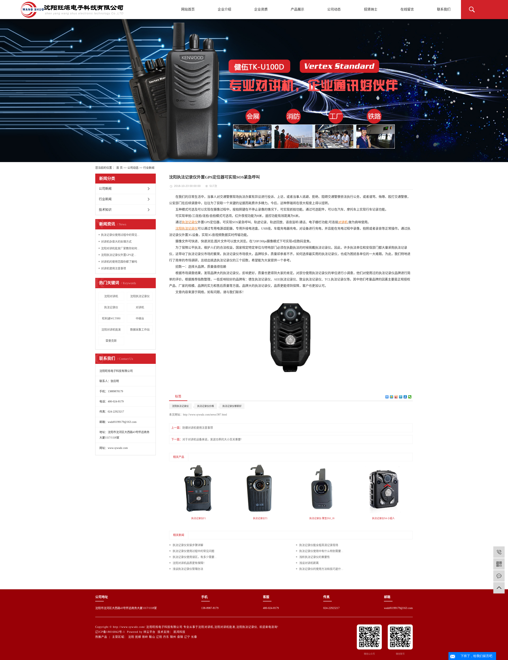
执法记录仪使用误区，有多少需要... (194, 557)
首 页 (119, 167)
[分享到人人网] (405, 396)
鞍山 (152, 636)
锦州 (173, 636)
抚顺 (138, 636)
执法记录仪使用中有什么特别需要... (320, 551)
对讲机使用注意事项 (113, 268)
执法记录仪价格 (205, 406)
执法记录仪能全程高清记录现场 (318, 545)
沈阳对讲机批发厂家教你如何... (120, 248)
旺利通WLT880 (111, 318)
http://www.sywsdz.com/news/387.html (205, 414)
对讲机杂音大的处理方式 (116, 241)
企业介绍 (224, 9)
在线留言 (407, 9)
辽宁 (187, 636)
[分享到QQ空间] (391, 396)
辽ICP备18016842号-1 (110, 631)
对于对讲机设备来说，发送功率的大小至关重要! (212, 439)
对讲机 (140, 307)
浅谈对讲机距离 (308, 562)
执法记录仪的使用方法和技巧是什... (320, 568)
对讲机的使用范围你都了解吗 (119, 261)
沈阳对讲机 (111, 296)
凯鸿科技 (179, 631)
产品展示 (297, 9)
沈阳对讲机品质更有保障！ (189, 562)
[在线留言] (499, 576)
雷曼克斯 (111, 340)
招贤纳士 (370, 9)
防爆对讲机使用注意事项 (197, 427)
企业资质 (261, 9)
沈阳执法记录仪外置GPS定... (118, 254)
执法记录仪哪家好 (231, 406)
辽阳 (159, 636)
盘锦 (180, 636)
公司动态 (334, 9)
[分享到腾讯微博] (400, 396)
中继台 (140, 318)
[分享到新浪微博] (396, 396)
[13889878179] (499, 552)
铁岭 (145, 636)
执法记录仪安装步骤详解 (187, 545)
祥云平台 (149, 631)
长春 (194, 636)
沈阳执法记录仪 (140, 296)
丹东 (166, 636)
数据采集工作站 (140, 329)
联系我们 (443, 9)
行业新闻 (148, 167)
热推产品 (101, 636)
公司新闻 (105, 188)
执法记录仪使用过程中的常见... (120, 234)
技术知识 (105, 209)
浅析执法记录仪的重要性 (314, 557)
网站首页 (188, 9)
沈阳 (131, 636)
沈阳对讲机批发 (111, 329)
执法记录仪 (111, 307)
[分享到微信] (410, 396)
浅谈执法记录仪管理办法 (187, 568)
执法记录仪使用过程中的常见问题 (193, 551)
